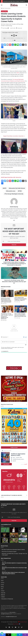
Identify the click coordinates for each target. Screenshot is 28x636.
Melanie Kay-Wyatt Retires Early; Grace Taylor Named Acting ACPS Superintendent (6, 300)
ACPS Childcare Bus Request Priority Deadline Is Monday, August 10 (21, 299)
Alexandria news (11, 191)
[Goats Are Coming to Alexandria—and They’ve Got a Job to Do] (14, 540)
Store (2, 588)
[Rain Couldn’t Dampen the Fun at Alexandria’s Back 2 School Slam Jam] (21, 309)
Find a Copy (14, 368)
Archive (2, 582)
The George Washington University (14, 193)
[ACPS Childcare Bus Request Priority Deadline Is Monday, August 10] (21, 293)
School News (7, 8)
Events (2, 584)
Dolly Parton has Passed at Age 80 (9, 551)
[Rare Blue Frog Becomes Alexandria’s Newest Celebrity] (5, 529)
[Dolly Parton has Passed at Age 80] (14, 529)
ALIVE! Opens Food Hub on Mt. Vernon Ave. (11, 177)
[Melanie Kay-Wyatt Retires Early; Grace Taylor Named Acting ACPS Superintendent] (7, 293)
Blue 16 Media (16, 623)
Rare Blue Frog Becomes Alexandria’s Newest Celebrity (13, 549)
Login (25, 337)
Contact (2, 590)
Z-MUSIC (3, 596)
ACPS (17, 72)
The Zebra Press (22, 621)
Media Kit (3, 594)
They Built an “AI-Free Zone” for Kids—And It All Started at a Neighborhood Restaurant (7, 316)
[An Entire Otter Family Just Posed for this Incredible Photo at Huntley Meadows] (5, 540)
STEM (20, 191)
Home (3, 8)
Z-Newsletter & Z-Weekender (7, 598)
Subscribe (3, 592)
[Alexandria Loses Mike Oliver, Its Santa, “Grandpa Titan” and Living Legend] (23, 529)
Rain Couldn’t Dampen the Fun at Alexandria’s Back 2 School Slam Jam (20, 315)
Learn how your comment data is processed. (12, 348)
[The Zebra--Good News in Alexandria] (14, 5)
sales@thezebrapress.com (6, 613)
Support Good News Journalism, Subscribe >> (14, 136)
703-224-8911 (12, 612)
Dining (2, 586)
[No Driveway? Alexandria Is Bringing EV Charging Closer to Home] (14, 535)
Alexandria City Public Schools (17, 188)
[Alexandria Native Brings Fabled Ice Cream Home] (23, 535)
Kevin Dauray (5, 28)
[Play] (14, 145)
